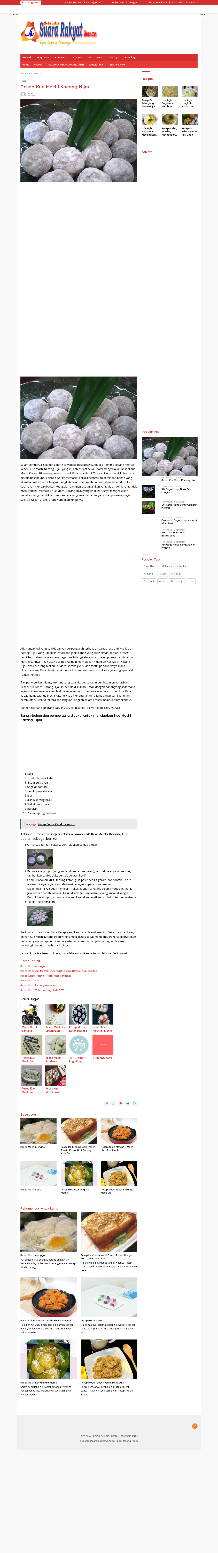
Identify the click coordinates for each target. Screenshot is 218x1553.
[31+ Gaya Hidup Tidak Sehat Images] (148, 491)
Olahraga (113, 57)
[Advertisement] (48, 256)
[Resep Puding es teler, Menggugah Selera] (170, 119)
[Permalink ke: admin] (23, 93)
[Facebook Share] (107, 1103)
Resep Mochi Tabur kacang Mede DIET (42, 990)
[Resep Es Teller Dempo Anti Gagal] (190, 119)
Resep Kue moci (190, 2)
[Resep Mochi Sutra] (38, 1173)
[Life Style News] (58, 33)
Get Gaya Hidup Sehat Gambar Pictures (179, 506)
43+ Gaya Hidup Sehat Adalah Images (178, 546)
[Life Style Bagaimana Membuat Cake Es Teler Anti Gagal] (170, 91)
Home (25, 64)
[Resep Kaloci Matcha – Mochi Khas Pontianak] (119, 1131)
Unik (89, 57)
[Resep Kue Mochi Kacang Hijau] (170, 456)
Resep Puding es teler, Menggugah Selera (169, 131)
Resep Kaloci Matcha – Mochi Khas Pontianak (46, 975)
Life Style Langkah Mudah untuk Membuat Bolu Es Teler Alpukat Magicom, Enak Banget (189, 103)
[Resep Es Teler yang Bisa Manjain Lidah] (150, 91)
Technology (129, 57)
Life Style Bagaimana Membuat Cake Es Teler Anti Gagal (169, 103)
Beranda (27, 57)
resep (23, 80)
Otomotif (77, 57)
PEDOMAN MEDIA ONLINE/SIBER (66, 64)
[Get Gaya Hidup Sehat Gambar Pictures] (148, 507)
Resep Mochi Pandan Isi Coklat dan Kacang (144, 2)
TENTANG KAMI (116, 64)
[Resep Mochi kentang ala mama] (79, 1173)
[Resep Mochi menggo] (38, 1131)
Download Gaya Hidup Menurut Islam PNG (179, 522)
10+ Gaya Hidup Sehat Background (173, 534)
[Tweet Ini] (113, 1103)
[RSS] (195, 1426)
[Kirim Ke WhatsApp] (134, 1103)
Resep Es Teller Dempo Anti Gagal (189, 131)
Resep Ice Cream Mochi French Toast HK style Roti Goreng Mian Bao (58, 971)
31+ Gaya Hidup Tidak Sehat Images (177, 491)
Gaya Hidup (43, 57)
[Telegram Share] (127, 1103)
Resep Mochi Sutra (30, 980)
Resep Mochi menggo (95, 2)
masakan (182, 566)
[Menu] (22, 9)
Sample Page (96, 64)
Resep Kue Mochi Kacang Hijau (54, 2)
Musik (100, 57)
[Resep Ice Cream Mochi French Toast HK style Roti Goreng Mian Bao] (79, 1131)
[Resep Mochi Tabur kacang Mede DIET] (119, 1173)
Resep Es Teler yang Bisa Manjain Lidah (149, 103)
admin (30, 93)
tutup (15, 14)
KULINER (60, 57)
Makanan (167, 566)
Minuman (149, 573)
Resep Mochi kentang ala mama (38, 985)
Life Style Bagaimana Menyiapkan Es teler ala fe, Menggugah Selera (149, 131)
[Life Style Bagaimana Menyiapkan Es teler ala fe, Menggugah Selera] (150, 119)
